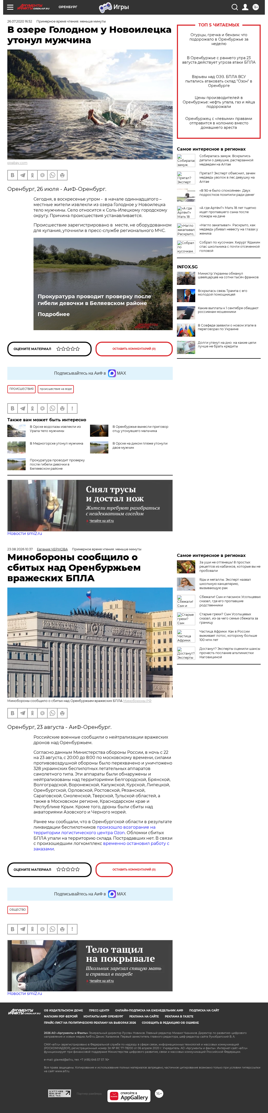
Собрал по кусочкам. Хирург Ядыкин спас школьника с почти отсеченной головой (229, 246)
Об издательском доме (63, 1010)
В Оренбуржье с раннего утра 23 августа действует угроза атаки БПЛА (218, 60)
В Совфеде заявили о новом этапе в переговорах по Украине (227, 327)
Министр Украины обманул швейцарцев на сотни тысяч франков (228, 275)
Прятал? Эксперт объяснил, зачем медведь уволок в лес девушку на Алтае (227, 177)
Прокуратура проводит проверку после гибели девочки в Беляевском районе (94, 299)
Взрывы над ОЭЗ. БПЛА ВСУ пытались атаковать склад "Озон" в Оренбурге (218, 81)
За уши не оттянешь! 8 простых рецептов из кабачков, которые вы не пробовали (229, 566)
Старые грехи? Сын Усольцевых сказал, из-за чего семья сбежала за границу (228, 618)
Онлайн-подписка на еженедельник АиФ (149, 1010)
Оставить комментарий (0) (134, 349)
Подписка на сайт (204, 1010)
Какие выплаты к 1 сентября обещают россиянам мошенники (228, 310)
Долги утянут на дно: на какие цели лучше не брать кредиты (227, 344)
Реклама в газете (179, 1016)
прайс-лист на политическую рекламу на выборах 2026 (90, 1023)
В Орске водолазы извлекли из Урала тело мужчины (55, 429)
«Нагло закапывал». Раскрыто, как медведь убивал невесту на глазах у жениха (228, 229)
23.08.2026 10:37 (20, 549)
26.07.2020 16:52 (19, 21)
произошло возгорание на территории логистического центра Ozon (94, 830)
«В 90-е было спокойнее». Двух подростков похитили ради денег (227, 193)
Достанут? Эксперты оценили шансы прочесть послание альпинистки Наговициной (229, 653)
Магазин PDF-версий (60, 1016)
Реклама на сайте (144, 1016)
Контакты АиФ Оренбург (103, 1016)
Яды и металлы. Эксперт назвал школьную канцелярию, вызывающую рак (225, 584)
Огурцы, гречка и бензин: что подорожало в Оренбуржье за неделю (218, 39)
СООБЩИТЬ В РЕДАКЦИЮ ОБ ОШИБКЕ (170, 1023)
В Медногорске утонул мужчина (56, 443)
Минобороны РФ (137, 701)
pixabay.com (17, 163)
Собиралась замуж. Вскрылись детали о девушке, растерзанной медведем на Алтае (226, 160)
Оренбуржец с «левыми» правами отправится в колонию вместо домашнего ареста (218, 123)
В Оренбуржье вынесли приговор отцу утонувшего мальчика (140, 429)
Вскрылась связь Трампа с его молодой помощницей (222, 292)
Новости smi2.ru (24, 533)
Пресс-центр (99, 1010)
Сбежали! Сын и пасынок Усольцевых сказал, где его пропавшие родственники (230, 601)
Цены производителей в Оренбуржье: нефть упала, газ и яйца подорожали (219, 102)
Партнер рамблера (89, 1093)
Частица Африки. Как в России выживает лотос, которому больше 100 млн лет (228, 635)
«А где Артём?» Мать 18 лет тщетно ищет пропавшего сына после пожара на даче (227, 212)
